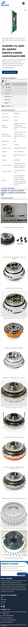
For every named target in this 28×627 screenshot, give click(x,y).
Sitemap (20, 625)
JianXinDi (5, 5)
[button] (23, 3)
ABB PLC (12, 38)
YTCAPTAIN (3, 626)
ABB (7, 38)
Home (3, 38)
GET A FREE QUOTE (22, 574)
